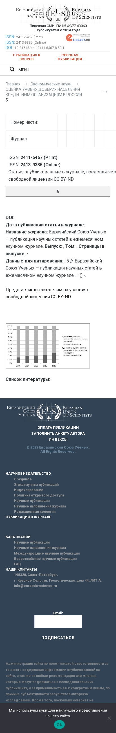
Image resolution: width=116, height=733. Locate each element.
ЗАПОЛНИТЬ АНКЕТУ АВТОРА (58, 433)
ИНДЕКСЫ (58, 439)
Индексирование (28, 490)
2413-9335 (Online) (31, 43)
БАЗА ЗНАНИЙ (18, 537)
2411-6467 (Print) (29, 37)
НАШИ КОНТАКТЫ (21, 569)
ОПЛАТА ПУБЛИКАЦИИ (58, 427)
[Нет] (109, 718)
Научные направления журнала (40, 506)
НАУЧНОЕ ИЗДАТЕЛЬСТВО (28, 474)
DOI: (10, 47)
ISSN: (10, 37)
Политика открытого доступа (39, 495)
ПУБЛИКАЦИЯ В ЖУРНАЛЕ (28, 517)
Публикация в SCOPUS (26, 57)
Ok (59, 724)
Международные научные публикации (47, 553)
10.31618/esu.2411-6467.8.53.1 (39, 48)
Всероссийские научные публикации (45, 559)
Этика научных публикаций (36, 485)
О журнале (23, 479)
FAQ (17, 564)
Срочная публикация (70, 57)
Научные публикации (32, 501)
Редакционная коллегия (34, 512)
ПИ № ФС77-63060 (71, 26)
